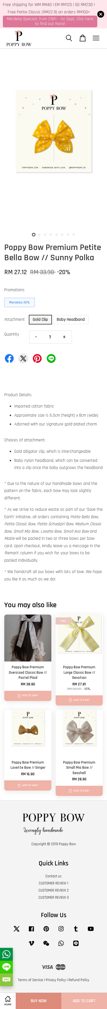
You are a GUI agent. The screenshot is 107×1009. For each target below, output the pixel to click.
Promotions (14, 290)
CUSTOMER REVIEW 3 (54, 897)
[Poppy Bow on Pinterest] (46, 931)
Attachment (14, 319)
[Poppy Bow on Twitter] (17, 931)
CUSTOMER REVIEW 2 (54, 890)
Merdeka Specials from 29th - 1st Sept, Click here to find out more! (50, 21)
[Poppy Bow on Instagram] (61, 931)
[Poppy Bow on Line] (76, 946)
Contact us (53, 876)
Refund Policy (78, 980)
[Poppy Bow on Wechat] (46, 946)
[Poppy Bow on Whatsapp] (61, 946)
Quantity (11, 334)
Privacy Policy (56, 980)
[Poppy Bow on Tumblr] (76, 931)
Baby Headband (71, 319)
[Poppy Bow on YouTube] (91, 931)
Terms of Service (30, 980)
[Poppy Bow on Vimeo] (31, 946)
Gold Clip (40, 319)
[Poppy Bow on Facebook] (31, 931)
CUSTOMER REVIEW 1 (53, 883)
